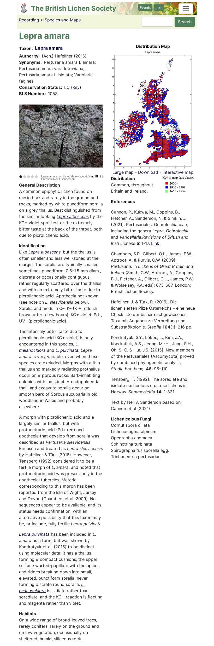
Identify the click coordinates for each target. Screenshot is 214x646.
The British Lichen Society (73, 8)
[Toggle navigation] (186, 8)
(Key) (76, 87)
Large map (123, 172)
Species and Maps (63, 19)
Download (148, 172)
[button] (153, 108)
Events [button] (145, 7)
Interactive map (178, 172)
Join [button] (159, 7)
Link (155, 243)
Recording (29, 19)
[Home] (26, 8)
